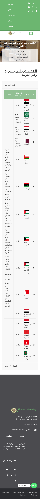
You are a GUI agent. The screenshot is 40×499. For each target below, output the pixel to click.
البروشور (22, 444)
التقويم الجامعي (20, 446)
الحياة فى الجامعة (8, 449)
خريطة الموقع (8, 460)
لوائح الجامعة (9, 444)
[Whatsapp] (34, 485)
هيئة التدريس (11, 15)
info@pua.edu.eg (17, 430)
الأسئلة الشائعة (20, 449)
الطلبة (9, 10)
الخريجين (10, 4)
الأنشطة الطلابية (8, 446)
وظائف (10, 21)
